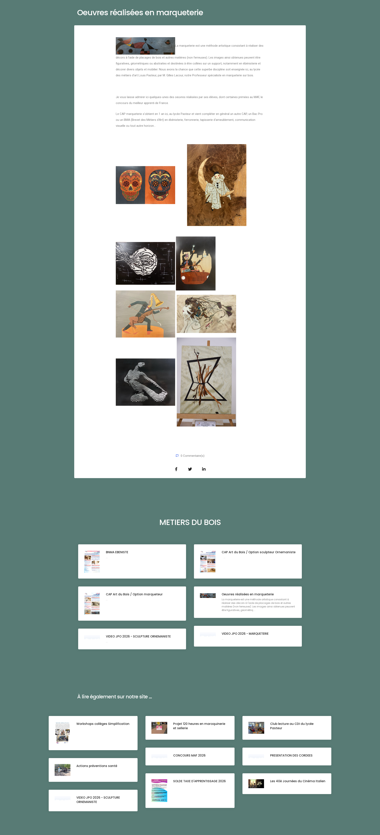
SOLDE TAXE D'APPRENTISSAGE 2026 (199, 781)
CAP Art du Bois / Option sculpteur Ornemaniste (258, 552)
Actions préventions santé (96, 766)
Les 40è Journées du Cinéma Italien (297, 781)
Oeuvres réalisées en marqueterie (248, 594)
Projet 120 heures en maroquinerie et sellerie (199, 726)
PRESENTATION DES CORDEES (291, 755)
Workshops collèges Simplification (102, 724)
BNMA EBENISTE (117, 552)
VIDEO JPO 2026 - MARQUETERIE (245, 634)
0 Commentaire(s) (192, 456)
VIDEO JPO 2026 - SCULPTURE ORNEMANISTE (138, 636)
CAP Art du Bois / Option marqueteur (134, 594)
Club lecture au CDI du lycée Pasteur (292, 726)
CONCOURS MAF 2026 (189, 755)
